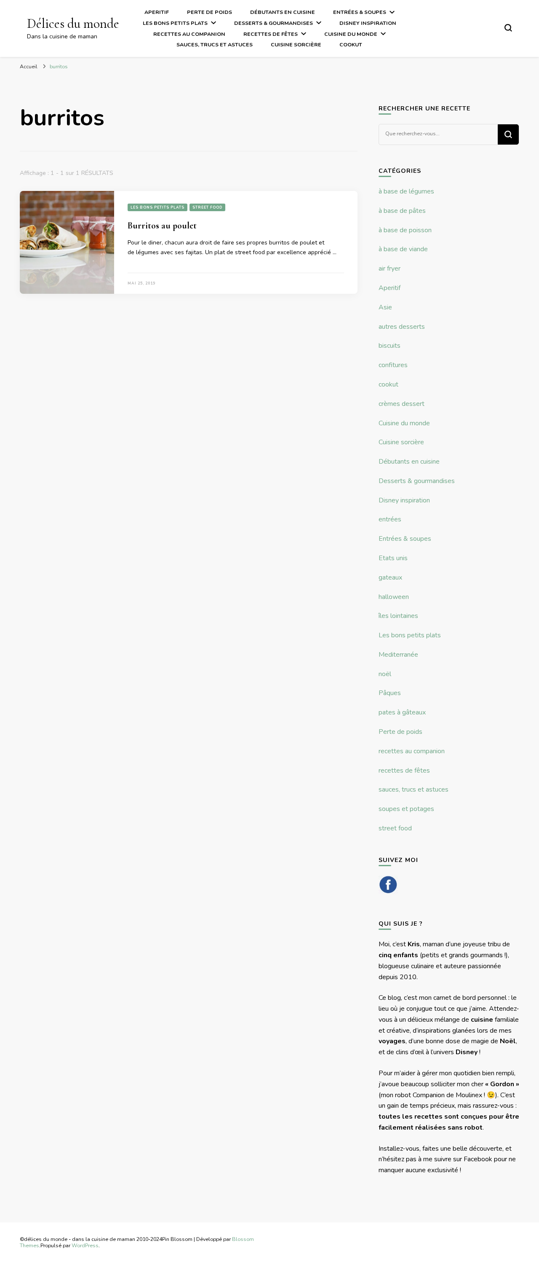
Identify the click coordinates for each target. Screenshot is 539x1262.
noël (385, 674)
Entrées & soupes (359, 12)
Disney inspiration (367, 23)
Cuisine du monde (350, 34)
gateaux (390, 577)
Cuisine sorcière (296, 44)
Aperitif (156, 12)
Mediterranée (398, 654)
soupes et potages (406, 809)
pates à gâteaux (402, 712)
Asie (385, 307)
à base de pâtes (402, 210)
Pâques (390, 693)
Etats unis (393, 558)
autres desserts (402, 326)
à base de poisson (405, 230)
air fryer (389, 268)
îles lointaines (398, 615)
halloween (394, 596)
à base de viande (403, 249)
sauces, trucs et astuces (214, 44)
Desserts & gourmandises (273, 23)
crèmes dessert (401, 403)
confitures (393, 365)
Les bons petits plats (175, 23)
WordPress (85, 1245)
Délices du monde (73, 23)
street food (207, 207)
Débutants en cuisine (282, 12)
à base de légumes (406, 191)
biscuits (389, 345)
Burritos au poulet (162, 225)
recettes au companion (189, 34)
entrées (390, 519)
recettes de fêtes (270, 34)
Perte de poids (209, 12)
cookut (350, 44)
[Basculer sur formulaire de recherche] (508, 28)
